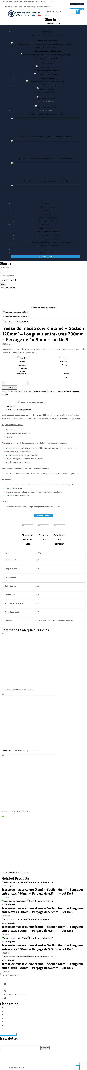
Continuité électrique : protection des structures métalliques (45, 136)
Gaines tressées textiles (48, 40)
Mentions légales (11, 1011)
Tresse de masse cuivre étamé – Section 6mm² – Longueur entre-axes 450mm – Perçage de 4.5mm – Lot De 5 (42, 891)
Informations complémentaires (18, 409)
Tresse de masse (39, 391)
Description (10, 406)
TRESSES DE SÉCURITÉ (46, 58)
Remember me (8, 275)
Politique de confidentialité (15, 1021)
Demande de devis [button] (43, 515)
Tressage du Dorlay (14, 1062)
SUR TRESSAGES (45, 92)
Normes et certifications (48, 217)
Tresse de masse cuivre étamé (59, 391)
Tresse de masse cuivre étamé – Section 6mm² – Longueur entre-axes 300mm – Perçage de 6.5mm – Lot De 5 (42, 928)
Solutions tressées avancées (47, 235)
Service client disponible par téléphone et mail (20, 750)
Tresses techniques (48, 85)
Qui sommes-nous (48, 207)
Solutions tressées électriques (48, 231)
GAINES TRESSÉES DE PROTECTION (46, 35)
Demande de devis (11, 1014)
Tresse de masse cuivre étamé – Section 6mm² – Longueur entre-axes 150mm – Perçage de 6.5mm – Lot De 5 (42, 965)
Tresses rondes (47, 78)
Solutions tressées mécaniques (47, 238)
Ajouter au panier (9, 387)
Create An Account (7, 287)
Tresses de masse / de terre (48, 70)
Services (7, 1018)
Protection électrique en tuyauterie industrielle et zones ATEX (46, 158)
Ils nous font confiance (48, 221)
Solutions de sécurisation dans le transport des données (47, 242)
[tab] (45, 406)
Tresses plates (48, 63)
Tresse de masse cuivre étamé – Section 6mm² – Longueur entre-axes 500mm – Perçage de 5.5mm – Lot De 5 (42, 947)
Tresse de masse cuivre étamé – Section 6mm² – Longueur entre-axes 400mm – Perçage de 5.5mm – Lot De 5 (42, 910)
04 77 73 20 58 (10, 1)
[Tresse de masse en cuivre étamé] (15, 312)
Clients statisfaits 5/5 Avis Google (15, 872)
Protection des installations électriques (46, 113)
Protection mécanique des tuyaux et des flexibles (45, 181)
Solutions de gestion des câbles (47, 245)
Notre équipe (48, 214)
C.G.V (6, 1028)
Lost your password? (8, 280)
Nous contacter (10, 1025)
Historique (48, 210)
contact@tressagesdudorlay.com (29, 1)
